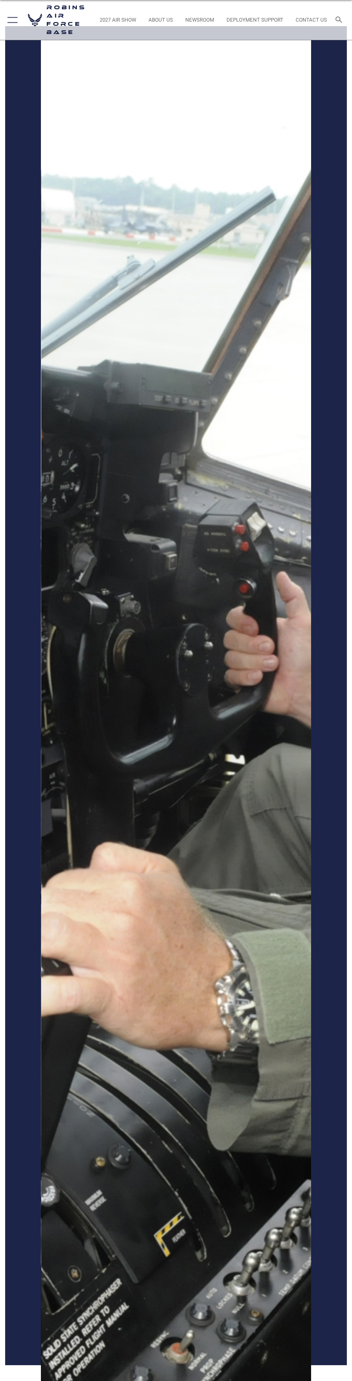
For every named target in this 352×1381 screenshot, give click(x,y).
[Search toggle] (340, 20)
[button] (11, 20)
